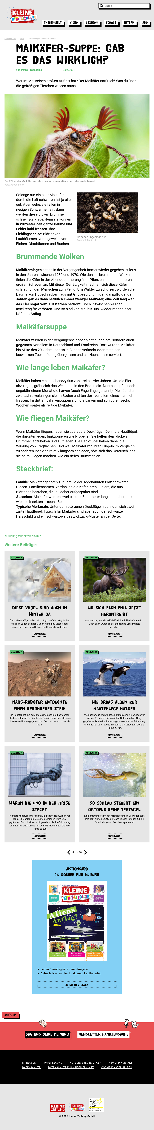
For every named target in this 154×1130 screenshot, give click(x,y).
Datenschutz (31, 1067)
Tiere (22, 39)
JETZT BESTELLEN (77, 984)
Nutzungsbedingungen (85, 1062)
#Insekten (24, 536)
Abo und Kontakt (120, 1062)
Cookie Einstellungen (116, 1067)
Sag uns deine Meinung (47, 1034)
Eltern (129, 22)
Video (74, 22)
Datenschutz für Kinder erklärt (71, 1067)
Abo (145, 22)
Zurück (11, 1015)
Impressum (29, 1062)
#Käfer (36, 536)
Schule (111, 22)
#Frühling (11, 536)
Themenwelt (53, 22)
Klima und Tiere (10, 39)
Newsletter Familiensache (103, 1034)
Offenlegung (53, 1062)
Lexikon (92, 22)
